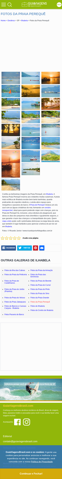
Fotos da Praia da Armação (42, 270)
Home (3, 21)
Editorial (7, 436)
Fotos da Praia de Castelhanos (12, 282)
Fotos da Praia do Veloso (15, 298)
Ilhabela (24, 21)
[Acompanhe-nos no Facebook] (18, 422)
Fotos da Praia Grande (40, 298)
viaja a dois (7, 221)
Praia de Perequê (37, 205)
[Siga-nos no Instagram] (27, 422)
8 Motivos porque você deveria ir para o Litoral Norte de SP (30, 384)
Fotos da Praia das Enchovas (38, 275)
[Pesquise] (9, 4)
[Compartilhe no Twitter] (24, 248)
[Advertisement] (31, 46)
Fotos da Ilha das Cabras (15, 270)
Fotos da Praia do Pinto (40, 289)
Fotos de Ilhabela (38, 306)
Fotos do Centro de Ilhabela (42, 310)
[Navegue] (4, 5)
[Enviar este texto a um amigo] (42, 248)
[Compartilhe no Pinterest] (36, 248)
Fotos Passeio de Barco (14, 314)
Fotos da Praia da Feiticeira (16, 274)
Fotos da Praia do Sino (40, 293)
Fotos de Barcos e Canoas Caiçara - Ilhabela (15, 307)
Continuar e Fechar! (31, 473)
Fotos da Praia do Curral (41, 285)
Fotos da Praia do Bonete (41, 281)
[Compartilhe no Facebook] (8, 248)
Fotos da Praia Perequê (40, 302)
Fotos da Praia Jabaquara (15, 302)
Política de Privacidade (42, 461)
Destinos (11, 21)
